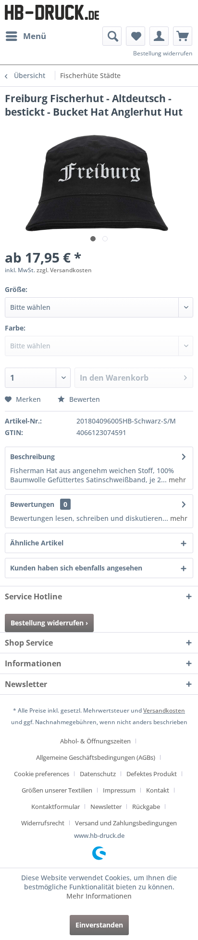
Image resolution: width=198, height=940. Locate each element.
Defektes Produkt (151, 773)
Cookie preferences (41, 773)
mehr (176, 479)
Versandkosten (164, 710)
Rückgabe (146, 806)
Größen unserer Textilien (57, 790)
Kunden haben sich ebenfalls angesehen (76, 567)
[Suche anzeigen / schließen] (112, 36)
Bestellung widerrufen (162, 53)
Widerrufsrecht (42, 823)
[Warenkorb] (182, 36)
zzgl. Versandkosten (64, 270)
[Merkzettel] (135, 36)
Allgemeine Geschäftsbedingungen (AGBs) (95, 757)
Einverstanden (99, 924)
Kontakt (157, 790)
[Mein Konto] (159, 36)
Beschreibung (32, 456)
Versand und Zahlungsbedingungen (126, 823)
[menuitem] (25, 36)
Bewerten (83, 399)
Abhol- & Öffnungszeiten (95, 741)
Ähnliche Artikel (36, 542)
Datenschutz (98, 773)
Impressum (119, 790)
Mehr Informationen (99, 895)
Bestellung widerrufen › (49, 622)
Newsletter (106, 806)
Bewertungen (32, 504)
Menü (34, 35)
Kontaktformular (55, 806)
